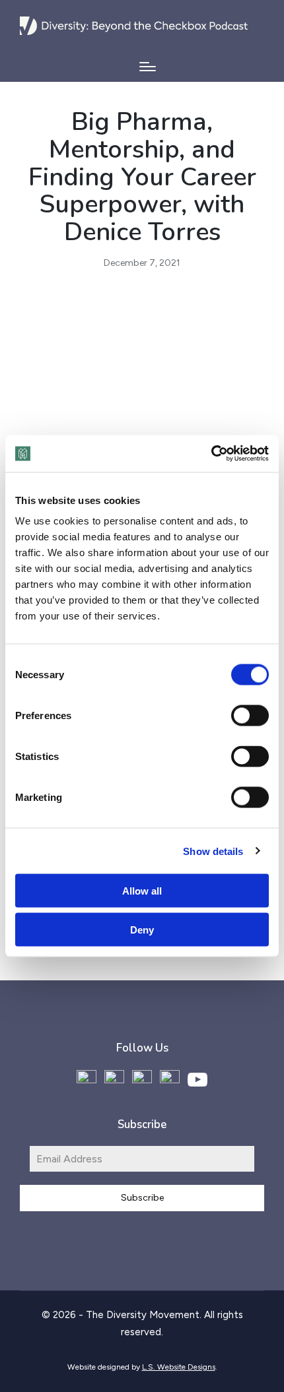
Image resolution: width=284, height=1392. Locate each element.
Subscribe (142, 1197)
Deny (142, 929)
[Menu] (147, 66)
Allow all (142, 891)
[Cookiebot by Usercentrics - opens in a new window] (211, 453)
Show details (213, 850)
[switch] (250, 715)
